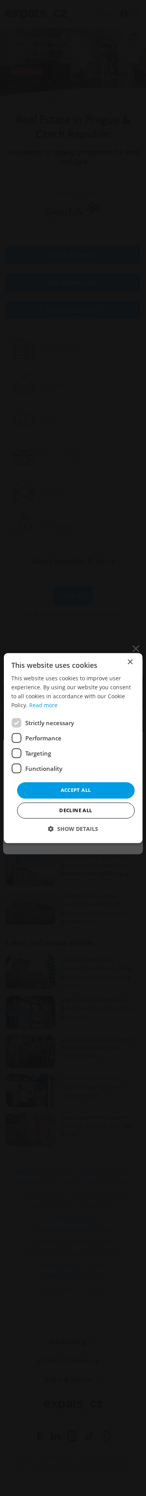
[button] (73, 828)
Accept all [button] (76, 790)
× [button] (130, 662)
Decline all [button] (75, 810)
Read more (43, 705)
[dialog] (73, 748)
